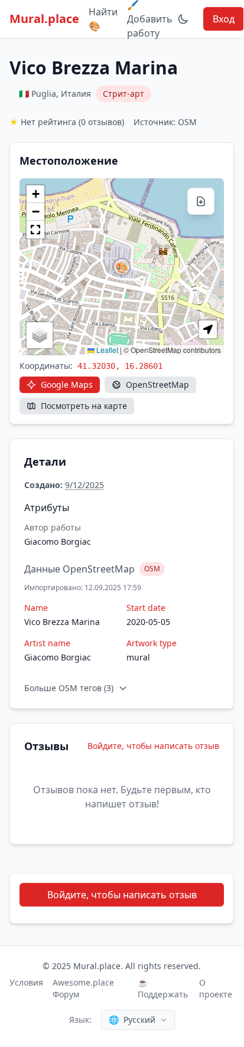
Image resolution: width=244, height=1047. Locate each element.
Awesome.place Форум (83, 988)
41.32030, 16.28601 (119, 366)
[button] (122, 267)
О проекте (215, 988)
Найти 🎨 (103, 18)
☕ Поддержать (163, 988)
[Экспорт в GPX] (200, 201)
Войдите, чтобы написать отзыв (153, 745)
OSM (152, 569)
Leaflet (106, 350)
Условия (26, 982)
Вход (224, 18)
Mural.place (44, 19)
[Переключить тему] (183, 19)
